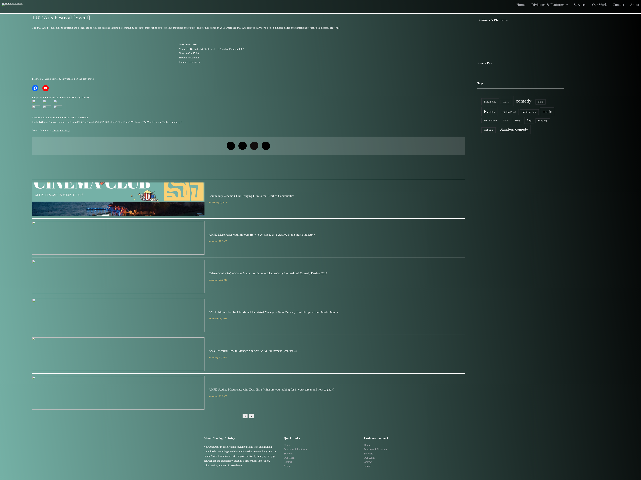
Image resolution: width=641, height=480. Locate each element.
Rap (529, 120)
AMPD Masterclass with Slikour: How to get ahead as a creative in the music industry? (118, 237)
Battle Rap (490, 101)
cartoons (506, 102)
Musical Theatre (490, 120)
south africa (488, 130)
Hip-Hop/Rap (508, 112)
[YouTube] (45, 88)
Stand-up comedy (514, 129)
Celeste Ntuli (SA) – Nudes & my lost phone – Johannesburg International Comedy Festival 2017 (118, 276)
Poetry (517, 120)
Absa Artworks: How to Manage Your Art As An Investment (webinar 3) (118, 354)
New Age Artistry (61, 130)
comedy (523, 101)
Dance (540, 102)
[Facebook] (35, 88)
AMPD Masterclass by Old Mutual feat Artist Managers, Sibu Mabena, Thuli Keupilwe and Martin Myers (118, 315)
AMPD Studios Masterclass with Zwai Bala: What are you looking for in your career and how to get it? (118, 392)
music (547, 111)
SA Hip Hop (542, 121)
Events (489, 111)
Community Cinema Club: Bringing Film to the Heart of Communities (118, 199)
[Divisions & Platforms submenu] (567, 4)
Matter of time (529, 112)
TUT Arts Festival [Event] (61, 18)
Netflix (506, 120)
